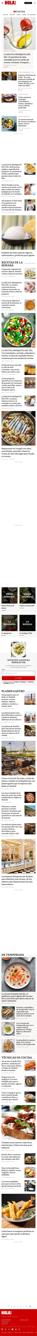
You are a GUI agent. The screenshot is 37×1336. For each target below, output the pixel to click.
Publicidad (5, 1322)
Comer (19, 14)
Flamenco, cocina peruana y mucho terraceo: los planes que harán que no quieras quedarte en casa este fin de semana (12, 812)
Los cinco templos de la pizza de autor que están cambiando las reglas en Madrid (12, 796)
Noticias (12, 14)
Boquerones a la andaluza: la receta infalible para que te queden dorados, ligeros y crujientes (12, 1081)
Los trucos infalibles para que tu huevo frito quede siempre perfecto (11, 1183)
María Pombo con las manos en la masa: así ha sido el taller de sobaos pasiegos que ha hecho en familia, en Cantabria (12, 189)
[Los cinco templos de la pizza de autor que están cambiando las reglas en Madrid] (29, 797)
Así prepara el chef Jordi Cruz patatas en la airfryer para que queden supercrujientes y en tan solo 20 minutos (12, 205)
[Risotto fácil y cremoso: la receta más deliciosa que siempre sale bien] (29, 1158)
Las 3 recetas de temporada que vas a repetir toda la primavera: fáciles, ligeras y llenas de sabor (24, 1028)
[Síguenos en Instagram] (2, 1329)
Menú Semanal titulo (8, 606)
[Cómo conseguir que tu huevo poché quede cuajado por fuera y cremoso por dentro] (29, 1097)
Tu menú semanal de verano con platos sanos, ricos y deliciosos (26, 122)
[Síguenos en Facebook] (6, 1329)
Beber (24, 14)
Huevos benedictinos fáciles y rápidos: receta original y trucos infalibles (11, 1171)
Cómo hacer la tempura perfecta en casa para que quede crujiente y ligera (18, 1234)
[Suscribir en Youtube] (16, 1329)
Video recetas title (26, 605)
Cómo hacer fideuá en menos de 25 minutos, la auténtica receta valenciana (11, 304)
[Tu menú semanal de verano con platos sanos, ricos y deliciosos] (9, 123)
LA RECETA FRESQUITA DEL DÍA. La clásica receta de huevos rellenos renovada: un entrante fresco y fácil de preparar (12, 288)
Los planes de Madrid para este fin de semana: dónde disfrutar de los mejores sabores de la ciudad (11, 731)
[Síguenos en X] (9, 1329)
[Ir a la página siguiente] (30, 1306)
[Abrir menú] (2, 3)
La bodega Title (25, 633)
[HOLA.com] (18, 1312)
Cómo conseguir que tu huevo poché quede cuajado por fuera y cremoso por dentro (11, 1096)
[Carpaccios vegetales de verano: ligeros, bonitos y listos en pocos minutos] (29, 273)
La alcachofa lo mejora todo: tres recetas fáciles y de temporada (25, 1042)
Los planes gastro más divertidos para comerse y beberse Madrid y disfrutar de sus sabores (12, 716)
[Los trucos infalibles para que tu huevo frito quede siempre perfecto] (29, 1185)
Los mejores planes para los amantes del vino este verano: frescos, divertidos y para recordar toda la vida (12, 829)
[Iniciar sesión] (34, 3)
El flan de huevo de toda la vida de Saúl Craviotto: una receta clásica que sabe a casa (11, 368)
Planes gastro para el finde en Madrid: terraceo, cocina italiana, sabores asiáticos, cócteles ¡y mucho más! (10, 700)
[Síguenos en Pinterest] (19, 1329)
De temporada (32, 14)
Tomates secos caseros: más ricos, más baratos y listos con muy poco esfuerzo (17, 1145)
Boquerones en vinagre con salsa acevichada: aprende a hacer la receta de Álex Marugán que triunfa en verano (18, 452)
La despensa (6, 633)
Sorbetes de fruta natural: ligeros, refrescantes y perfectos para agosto (18, 254)
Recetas (5, 14)
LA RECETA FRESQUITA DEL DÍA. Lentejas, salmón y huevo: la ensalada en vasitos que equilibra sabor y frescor (12, 401)
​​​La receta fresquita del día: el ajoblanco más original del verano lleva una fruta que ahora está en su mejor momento (18, 997)
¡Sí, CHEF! (18, 678)
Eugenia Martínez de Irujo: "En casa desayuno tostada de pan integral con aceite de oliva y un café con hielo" (26, 80)
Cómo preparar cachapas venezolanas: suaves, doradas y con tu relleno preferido (25, 102)
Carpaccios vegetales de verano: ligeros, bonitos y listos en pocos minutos (12, 271)
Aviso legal (7, 1332)
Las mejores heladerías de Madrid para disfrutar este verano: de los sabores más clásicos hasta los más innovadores (17, 880)
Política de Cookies (24, 1332)
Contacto (5, 1323)
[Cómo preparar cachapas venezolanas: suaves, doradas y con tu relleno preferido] (9, 98)
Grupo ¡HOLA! (24, 1320)
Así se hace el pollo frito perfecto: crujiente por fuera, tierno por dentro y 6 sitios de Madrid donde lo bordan (12, 1066)
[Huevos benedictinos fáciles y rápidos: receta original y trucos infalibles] (29, 1172)
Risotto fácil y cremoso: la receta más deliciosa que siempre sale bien (11, 1156)
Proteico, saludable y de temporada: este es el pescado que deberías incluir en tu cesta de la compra (25, 1011)
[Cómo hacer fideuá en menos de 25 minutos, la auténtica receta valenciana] (29, 305)
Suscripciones (6, 1320)
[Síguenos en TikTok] (13, 1329)
